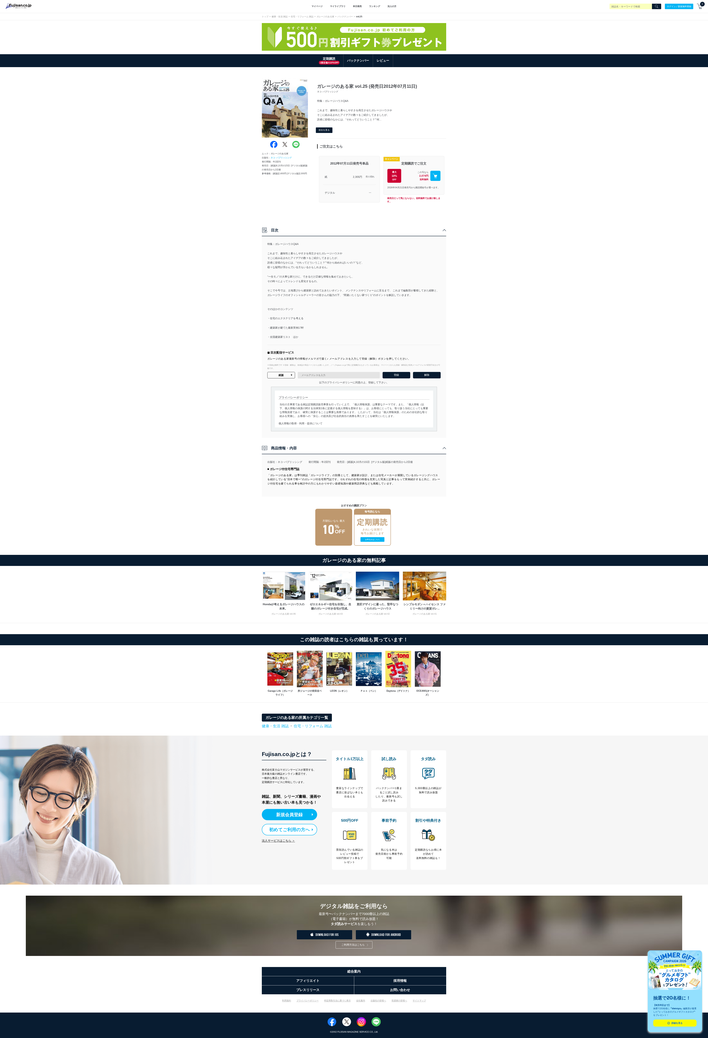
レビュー (383, 60)
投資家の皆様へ (399, 1000)
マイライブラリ (338, 6)
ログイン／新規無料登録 (679, 6)
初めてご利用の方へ (289, 829)
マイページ (317, 6)
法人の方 (392, 6)
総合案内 (354, 971)
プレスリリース (308, 990)
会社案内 (360, 1000)
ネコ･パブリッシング (281, 157)
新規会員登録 (289, 814)
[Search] (656, 6)
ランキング (374, 6)
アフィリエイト (308, 980)
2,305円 (357, 176)
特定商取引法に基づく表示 (337, 1000)
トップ (265, 16)
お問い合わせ (400, 990)
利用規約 (286, 1000)
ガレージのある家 (325, 16)
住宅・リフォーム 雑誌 (302, 16)
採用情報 (400, 980)
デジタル (330, 192)
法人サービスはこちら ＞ (278, 840)
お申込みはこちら (372, 539)
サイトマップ (419, 1000)
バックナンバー (345, 16)
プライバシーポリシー (307, 1000)
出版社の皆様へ (378, 1000)
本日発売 (357, 6)
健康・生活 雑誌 (280, 16)
